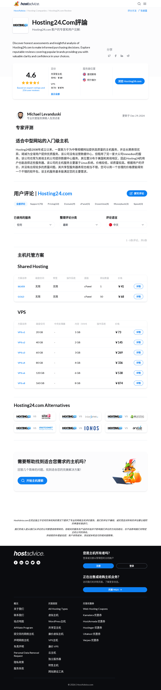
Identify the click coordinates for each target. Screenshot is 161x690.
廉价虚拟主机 (56, 633)
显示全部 (55, 94)
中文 (115, 224)
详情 (138, 286)
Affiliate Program (23, 627)
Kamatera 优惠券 (92, 615)
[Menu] (144, 3)
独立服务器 (54, 658)
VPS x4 (21, 363)
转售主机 (53, 665)
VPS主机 (53, 640)
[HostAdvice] (27, 3)
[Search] (139, 3)
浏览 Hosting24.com (130, 81)
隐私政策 (19, 662)
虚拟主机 (53, 615)
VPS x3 (21, 352)
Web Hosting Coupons (95, 608)
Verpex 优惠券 (91, 640)
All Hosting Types (58, 608)
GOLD (21, 296)
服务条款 (19, 668)
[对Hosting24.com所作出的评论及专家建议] (109, 55)
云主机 (52, 652)
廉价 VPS (53, 646)
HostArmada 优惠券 (94, 621)
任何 (19, 224)
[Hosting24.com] (20, 25)
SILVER (21, 286)
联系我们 (19, 615)
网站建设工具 (56, 671)
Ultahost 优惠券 (91, 633)
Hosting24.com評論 (60, 22)
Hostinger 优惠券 (92, 627)
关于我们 (19, 608)
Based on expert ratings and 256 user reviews (31, 89)
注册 (98, 565)
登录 (132, 565)
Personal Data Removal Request (26, 654)
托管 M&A (113, 589)
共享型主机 (54, 627)
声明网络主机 (21, 640)
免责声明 (19, 646)
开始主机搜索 (34, 480)
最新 (65, 224)
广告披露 (142, 10)
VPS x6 (21, 373)
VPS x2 (21, 342)
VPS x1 (21, 332)
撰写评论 (139, 193)
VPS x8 (21, 383)
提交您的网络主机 (24, 633)
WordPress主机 (57, 621)
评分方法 (132, 10)
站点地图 (19, 621)
